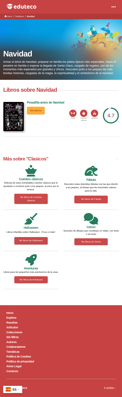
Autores (11, 342)
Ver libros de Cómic (91, 241)
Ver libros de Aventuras (31, 279)
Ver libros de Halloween (31, 240)
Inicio (9, 312)
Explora (11, 317)
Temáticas (13, 351)
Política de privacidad (20, 361)
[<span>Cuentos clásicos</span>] (83, 113)
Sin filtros (12, 337)
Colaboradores (16, 346)
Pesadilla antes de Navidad (45, 102)
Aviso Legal (13, 366)
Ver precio (35, 110)
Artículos (12, 327)
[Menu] (113, 7)
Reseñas (12, 322)
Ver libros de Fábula (91, 199)
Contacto (12, 371)
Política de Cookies (18, 356)
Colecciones (14, 332)
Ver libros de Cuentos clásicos (31, 199)
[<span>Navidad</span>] (94, 113)
